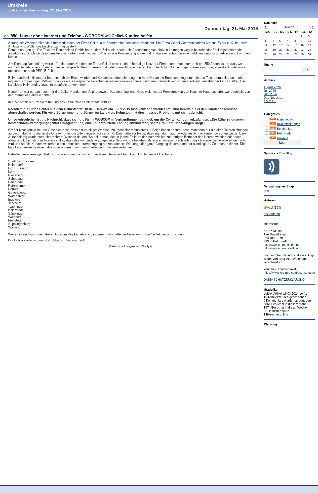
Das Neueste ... (274, 97)
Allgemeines (285, 119)
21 (287, 49)
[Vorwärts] (312, 27)
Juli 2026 (270, 90)
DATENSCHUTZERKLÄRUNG (284, 279)
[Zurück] (266, 27)
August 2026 (272, 87)
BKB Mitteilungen (288, 124)
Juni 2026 (270, 94)
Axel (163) (274, 207)
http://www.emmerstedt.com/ (282, 248)
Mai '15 (289, 27)
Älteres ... (270, 101)
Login (267, 190)
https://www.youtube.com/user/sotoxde (289, 272)
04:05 (82, 240)
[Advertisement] (283, 401)
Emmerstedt (43, 240)
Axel (30, 240)
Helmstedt (57, 240)
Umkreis (17, 5)
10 (309, 40)
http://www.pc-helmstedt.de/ (282, 245)
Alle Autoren (272, 214)
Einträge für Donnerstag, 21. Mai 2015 (39, 10)
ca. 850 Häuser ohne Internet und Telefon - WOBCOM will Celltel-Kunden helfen (78, 36)
